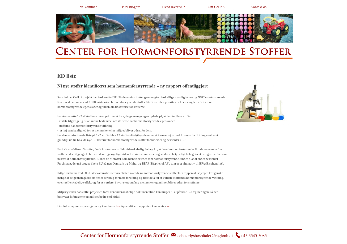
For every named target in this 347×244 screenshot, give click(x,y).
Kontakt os (258, 7)
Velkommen (88, 7)
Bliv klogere (131, 7)
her (118, 206)
